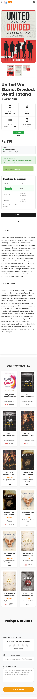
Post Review (19, 689)
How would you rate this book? (18, 642)
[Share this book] (18, 221)
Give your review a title (11, 655)
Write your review (9, 666)
